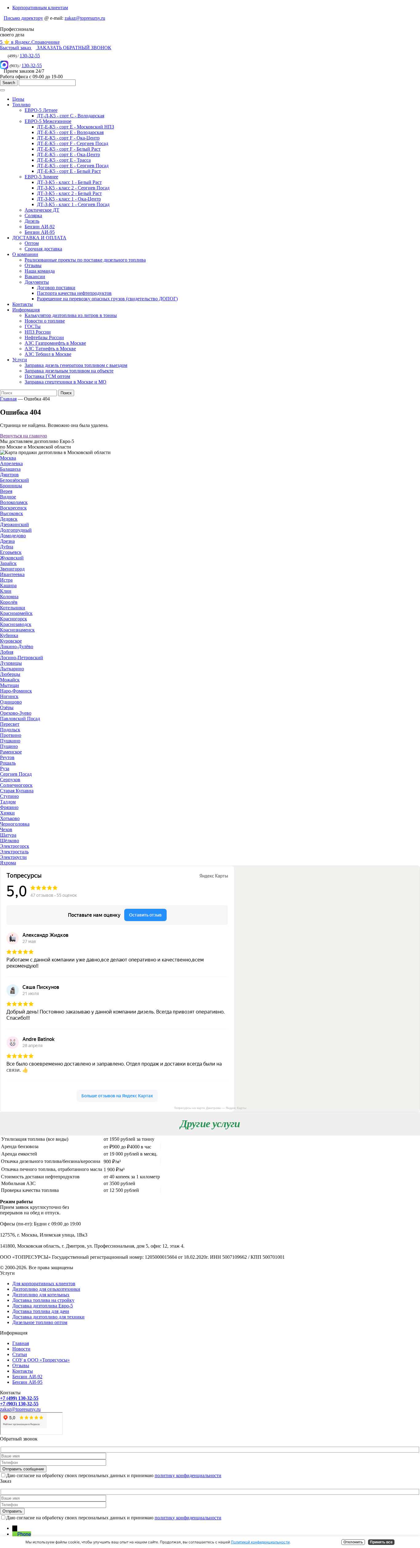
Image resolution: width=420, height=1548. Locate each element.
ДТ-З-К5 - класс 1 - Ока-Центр (69, 198)
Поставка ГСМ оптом (47, 376)
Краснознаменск (17, 629)
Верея (6, 491)
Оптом (32, 243)
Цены (18, 99)
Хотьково (10, 818)
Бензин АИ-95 (40, 232)
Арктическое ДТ (42, 210)
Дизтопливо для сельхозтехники (46, 1289)
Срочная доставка (43, 248)
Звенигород (12, 568)
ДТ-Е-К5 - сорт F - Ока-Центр (68, 137)
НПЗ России (38, 332)
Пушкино (10, 740)
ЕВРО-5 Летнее (41, 110)
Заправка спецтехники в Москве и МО (65, 381)
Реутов (7, 757)
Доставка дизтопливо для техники (48, 1316)
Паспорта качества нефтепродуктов (74, 293)
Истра (6, 580)
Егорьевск (11, 552)
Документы (37, 282)
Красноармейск (16, 613)
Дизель (32, 221)
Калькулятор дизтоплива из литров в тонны (71, 315)
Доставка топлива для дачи (40, 1311)
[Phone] (14, 1534)
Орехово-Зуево (15, 713)
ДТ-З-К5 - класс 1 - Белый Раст (69, 182)
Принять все (381, 1542)
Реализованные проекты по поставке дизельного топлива (85, 259)
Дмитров (9, 474)
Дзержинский (14, 524)
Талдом (8, 801)
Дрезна (7, 541)
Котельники (12, 607)
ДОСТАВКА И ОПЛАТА (39, 237)
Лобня (6, 652)
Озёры (7, 707)
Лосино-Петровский (21, 657)
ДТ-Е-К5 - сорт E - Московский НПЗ (75, 126)
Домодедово (13, 535)
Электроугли (13, 857)
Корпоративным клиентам (40, 7)
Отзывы (33, 265)
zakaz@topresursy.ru (85, 18)
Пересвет (9, 724)
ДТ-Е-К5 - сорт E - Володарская (70, 132)
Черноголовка (15, 824)
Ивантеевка (12, 574)
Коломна (9, 596)
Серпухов (10, 779)
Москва (8, 458)
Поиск (66, 393)
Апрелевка (11, 463)
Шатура (8, 835)
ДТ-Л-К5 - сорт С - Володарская (70, 115)
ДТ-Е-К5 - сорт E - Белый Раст (69, 171)
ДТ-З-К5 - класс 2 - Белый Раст (69, 193)
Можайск (10, 679)
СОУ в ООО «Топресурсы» (41, 1360)
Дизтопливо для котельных (40, 1294)
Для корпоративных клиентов (43, 1283)
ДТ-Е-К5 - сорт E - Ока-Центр (68, 154)
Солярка (33, 215)
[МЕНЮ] (2, 90)
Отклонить (353, 1542)
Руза (4, 768)
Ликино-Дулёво (16, 646)
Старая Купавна (17, 790)
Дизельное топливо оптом (39, 1322)
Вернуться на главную (23, 435)
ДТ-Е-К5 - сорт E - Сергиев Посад (73, 165)
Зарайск (8, 563)
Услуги (19, 359)
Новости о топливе (45, 320)
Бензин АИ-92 (40, 226)
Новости (21, 1348)
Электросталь (14, 851)
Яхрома (8, 862)
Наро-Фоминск (16, 690)
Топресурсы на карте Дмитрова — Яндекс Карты (210, 1108)
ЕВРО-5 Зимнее (41, 176)
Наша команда (40, 271)
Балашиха (10, 469)
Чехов (6, 829)
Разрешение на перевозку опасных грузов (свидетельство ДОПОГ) (107, 298)
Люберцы (10, 674)
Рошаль (8, 763)
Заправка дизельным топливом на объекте (69, 370)
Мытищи (9, 685)
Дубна (6, 546)
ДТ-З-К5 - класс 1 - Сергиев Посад (73, 204)
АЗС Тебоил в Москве (48, 354)
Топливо (21, 104)
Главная (8, 398)
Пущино (9, 746)
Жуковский (12, 557)
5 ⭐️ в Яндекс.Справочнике (30, 42)
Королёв (9, 602)
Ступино (9, 796)
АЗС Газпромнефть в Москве (55, 343)
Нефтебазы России (44, 337)
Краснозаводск (15, 624)
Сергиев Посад (16, 774)
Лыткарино (12, 668)
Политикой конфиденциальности (260, 1542)
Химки (7, 812)
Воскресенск (13, 507)
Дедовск (9, 519)
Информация (26, 309)
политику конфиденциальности (188, 1475)
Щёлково (9, 840)
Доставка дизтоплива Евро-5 (42, 1305)
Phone (24, 1534)
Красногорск (13, 618)
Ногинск (9, 696)
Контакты (22, 304)
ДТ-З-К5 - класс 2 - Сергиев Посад (73, 187)
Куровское (11, 641)
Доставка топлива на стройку (43, 1300)
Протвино (10, 735)
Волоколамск (14, 502)
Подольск (10, 729)
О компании (25, 254)
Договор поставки (56, 287)
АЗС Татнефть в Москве (50, 348)
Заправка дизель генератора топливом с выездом (76, 365)
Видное (8, 496)
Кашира (8, 585)
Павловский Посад (20, 718)
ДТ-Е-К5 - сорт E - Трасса (64, 160)
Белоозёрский (14, 480)
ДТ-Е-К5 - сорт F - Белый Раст (69, 149)
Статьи (19, 1354)
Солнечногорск (16, 785)
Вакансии (35, 276)
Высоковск (11, 513)
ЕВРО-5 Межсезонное (48, 121)
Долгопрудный (16, 530)
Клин (5, 591)
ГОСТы (33, 326)
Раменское (11, 751)
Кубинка (9, 635)
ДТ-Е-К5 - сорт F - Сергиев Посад (72, 143)
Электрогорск (14, 846)
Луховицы (11, 663)
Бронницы (11, 485)
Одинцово (11, 702)
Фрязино (9, 807)
